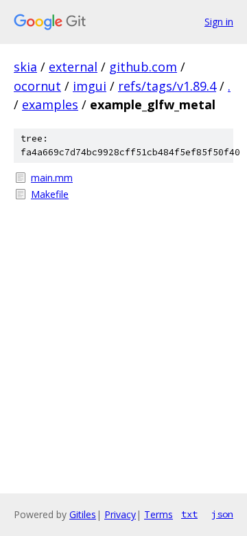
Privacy (120, 514)
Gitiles (82, 514)
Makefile (50, 194)
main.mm (52, 177)
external (73, 66)
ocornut (37, 86)
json (222, 514)
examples (50, 104)
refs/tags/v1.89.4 (167, 86)
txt (189, 514)
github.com (143, 66)
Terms (158, 514)
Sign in (218, 21)
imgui (89, 86)
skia (25, 66)
